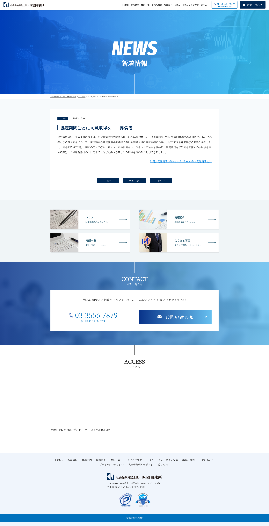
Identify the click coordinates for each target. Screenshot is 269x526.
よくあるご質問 (133, 460)
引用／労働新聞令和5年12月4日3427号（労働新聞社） (181, 161)
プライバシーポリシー (111, 464)
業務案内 (135, 4)
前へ (109, 180)
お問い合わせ (179, 316)
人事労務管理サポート (140, 464)
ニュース (63, 118)
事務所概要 (157, 4)
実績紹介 (168, 4)
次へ (160, 180)
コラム (204, 4)
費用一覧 (145, 4)
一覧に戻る (134, 180)
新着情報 (72, 460)
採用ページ (163, 464)
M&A (177, 4)
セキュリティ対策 (190, 4)
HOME (125, 4)
